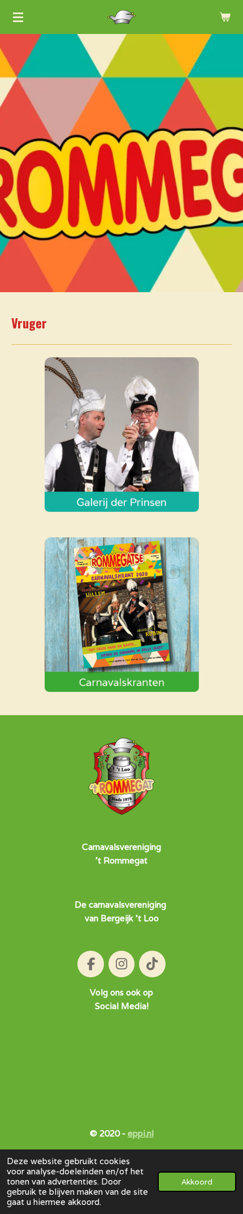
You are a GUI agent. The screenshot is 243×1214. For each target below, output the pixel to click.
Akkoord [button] (196, 1182)
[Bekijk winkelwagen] (224, 17)
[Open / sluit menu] (18, 17)
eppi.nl (141, 1133)
